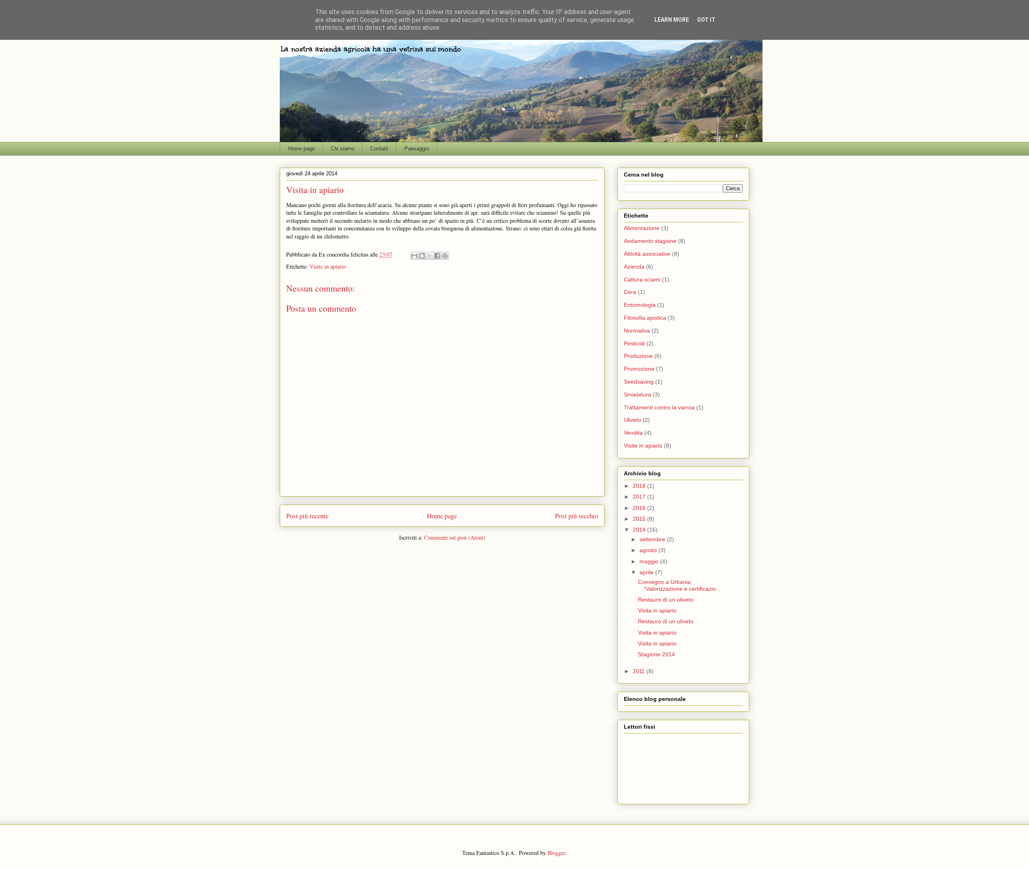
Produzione (638, 356)
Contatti (379, 149)
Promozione (639, 369)
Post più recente (307, 515)
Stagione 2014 (656, 654)
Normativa (637, 330)
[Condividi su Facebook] (437, 256)
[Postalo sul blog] (422, 256)
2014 (640, 529)
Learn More (671, 19)
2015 (640, 519)
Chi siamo (342, 149)
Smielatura (637, 394)
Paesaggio (416, 149)
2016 (640, 508)
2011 (639, 671)
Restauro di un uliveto (665, 599)
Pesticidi (634, 343)
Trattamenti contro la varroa (659, 407)
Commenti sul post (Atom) (454, 537)
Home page (301, 149)
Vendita (633, 432)
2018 (640, 486)
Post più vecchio (576, 515)
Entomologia (640, 305)
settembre (653, 539)
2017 (640, 496)
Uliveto (632, 420)
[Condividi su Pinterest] (445, 256)
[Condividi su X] (430, 256)
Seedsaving (639, 381)
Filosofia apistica (645, 317)
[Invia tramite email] (414, 256)
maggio (650, 561)
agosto (649, 550)
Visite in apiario (328, 266)
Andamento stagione (650, 241)
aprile (647, 572)
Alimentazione (642, 228)
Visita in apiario (657, 610)
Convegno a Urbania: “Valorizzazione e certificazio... (679, 585)
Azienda (634, 266)
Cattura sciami (642, 279)
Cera (630, 292)
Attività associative (647, 254)
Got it (706, 19)
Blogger (556, 853)
